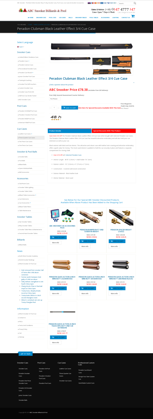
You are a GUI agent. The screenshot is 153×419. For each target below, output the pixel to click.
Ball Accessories (24, 172)
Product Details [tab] (55, 131)
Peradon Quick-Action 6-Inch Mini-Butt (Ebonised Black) (121, 278)
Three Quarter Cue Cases (42, 24)
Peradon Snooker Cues (24, 375)
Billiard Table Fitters (25, 207)
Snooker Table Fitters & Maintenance (30, 229)
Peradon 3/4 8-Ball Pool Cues (28, 111)
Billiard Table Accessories (27, 195)
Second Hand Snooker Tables (28, 233)
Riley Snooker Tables (25, 226)
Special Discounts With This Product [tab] (107, 131)
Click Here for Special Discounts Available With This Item (99, 108)
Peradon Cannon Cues (26, 65)
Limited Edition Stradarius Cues (28, 57)
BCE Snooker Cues (25, 100)
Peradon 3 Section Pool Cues (28, 115)
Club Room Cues (24, 183)
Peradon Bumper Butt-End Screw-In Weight (91, 231)
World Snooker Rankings (26, 260)
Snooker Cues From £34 (26, 92)
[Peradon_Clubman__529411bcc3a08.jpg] (70, 58)
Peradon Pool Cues (45, 383)
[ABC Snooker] (43, 8)
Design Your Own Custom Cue (87, 378)
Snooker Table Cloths (25, 191)
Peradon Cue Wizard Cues (85, 371)
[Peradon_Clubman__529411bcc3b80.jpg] (92, 47)
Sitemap (21, 337)
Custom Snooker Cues (26, 88)
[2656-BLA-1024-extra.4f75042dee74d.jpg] (112, 65)
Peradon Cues (23, 61)
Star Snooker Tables (25, 222)
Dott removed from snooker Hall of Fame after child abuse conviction (32, 272)
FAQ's (21, 321)
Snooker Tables (81, 17)
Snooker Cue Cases (65, 381)
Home (31, 17)
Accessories (105, 17)
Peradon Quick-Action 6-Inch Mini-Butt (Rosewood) (92, 278)
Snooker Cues (41, 17)
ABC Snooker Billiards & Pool (38, 412)
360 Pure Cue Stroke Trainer (28, 96)
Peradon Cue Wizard (25, 73)
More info (55, 242)
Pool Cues (52, 17)
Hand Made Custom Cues (86, 383)
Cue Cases (62, 17)
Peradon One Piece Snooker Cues (25, 382)
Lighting (115, 17)
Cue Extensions (24, 199)
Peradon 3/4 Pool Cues (44, 370)
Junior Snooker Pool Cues (27, 76)
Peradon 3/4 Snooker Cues (25, 389)
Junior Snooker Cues (25, 395)
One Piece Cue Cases (25, 145)
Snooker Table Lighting (26, 187)
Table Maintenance (25, 210)
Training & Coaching (25, 80)
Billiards (21, 239)
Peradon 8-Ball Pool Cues (27, 119)
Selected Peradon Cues (73, 155)
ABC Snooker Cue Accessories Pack (62, 227)
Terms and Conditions (26, 325)
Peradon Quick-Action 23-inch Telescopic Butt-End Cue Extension (62, 326)
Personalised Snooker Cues (28, 69)
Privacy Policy (23, 329)
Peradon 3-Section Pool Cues (45, 377)
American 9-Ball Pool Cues (27, 122)
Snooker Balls (23, 157)
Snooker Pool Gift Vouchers (27, 84)
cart (20, 333)
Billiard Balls (22, 164)
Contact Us (126, 17)
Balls (70, 17)
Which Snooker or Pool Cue (27, 264)
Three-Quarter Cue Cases (65, 375)
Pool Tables (94, 17)
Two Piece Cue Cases (25, 141)
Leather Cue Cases (25, 134)
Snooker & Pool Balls (27, 151)
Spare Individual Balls (25, 168)
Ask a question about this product (62, 85)
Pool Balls (22, 161)
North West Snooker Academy (28, 256)
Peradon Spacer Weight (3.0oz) (121, 231)
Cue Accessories (24, 203)
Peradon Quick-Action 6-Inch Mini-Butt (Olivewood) (62, 278)
